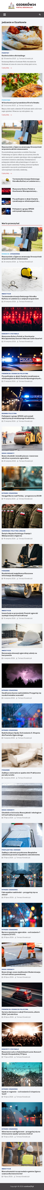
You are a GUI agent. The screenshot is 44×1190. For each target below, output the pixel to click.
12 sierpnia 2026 (9, 618)
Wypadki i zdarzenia (10, 493)
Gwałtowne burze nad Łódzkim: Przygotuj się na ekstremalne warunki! (21, 694)
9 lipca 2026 (8, 1177)
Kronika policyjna (9, 413)
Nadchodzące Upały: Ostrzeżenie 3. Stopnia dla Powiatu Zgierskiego (21, 734)
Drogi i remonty (8, 453)
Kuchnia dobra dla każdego (13, 56)
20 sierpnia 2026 (9, 461)
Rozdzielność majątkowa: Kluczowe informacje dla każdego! (17, 574)
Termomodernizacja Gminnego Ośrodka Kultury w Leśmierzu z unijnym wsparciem (26, 181)
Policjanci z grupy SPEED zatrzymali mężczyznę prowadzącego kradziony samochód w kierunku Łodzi (24, 212)
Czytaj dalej (5, 68)
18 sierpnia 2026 (9, 539)
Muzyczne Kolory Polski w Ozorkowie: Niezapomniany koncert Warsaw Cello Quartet (25, 191)
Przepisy (5, 53)
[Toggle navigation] (4, 14)
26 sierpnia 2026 (9, 262)
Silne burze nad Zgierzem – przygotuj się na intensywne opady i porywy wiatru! (21, 1133)
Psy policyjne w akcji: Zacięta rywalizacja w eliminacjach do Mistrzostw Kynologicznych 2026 (27, 201)
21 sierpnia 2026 (9, 381)
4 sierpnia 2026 (9, 738)
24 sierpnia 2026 (9, 302)
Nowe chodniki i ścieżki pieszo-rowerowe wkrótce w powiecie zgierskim (20, 457)
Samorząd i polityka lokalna (13, 531)
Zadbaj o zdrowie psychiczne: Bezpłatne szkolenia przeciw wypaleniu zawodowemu (21, 854)
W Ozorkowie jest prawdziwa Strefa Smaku (20, 103)
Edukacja (5, 254)
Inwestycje (6, 294)
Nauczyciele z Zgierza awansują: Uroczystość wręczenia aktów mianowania (22, 148)
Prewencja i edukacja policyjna (15, 373)
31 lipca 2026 (8, 818)
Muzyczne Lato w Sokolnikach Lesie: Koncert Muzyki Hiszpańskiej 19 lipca (21, 1053)
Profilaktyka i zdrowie (11, 850)
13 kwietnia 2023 (9, 59)
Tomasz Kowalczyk (26, 59)
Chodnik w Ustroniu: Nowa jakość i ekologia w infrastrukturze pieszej (21, 814)
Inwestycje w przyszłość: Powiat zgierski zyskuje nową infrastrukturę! (20, 614)
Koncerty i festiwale (10, 334)
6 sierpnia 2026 (9, 658)
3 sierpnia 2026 (9, 778)
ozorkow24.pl (29, 1186)
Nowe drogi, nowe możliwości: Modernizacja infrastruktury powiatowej (21, 973)
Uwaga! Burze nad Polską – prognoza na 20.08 (21, 496)
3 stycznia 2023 (9, 106)
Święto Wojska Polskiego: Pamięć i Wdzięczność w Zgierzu (16, 535)
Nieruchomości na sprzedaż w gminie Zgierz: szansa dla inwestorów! (21, 1172)
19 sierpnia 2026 (9, 499)
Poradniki (6, 571)
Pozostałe (6, 100)
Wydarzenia (15, 254)
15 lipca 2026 (8, 1097)
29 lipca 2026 (8, 897)
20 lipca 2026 (8, 977)
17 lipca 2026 (8, 1057)
